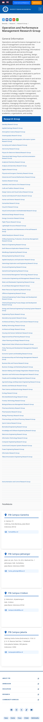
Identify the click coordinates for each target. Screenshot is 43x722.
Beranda (4, 23)
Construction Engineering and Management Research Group (21, 278)
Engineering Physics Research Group (13, 314)
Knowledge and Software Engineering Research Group (19, 430)
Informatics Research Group (10, 453)
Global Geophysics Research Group (13, 235)
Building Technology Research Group (13, 325)
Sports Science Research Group (11, 423)
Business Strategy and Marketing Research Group (17, 367)
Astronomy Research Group (10, 149)
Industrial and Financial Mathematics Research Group (18, 177)
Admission (36, 3)
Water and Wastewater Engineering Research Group (18, 282)
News (6, 718)
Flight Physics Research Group (11, 222)
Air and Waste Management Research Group (16, 286)
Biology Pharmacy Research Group (13, 415)
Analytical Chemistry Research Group (13, 162)
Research (12, 23)
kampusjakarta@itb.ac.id (15, 652)
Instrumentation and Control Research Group (16, 482)
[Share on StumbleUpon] (14, 19)
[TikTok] (26, 710)
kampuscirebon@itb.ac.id (15, 610)
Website (9, 504)
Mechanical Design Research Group (13, 214)
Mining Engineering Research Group (13, 256)
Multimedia (35, 718)
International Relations (21, 3)
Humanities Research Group (10, 203)
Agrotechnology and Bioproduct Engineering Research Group (21, 382)
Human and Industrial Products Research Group (17, 196)
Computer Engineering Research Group (14, 442)
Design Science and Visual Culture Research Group (17, 192)
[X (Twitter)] (21, 710)
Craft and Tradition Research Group (13, 188)
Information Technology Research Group (14, 438)
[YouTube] (31, 710)
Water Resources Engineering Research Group (16, 290)
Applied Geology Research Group (12, 128)
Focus (19, 718)
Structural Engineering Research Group (14, 267)
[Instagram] (16, 710)
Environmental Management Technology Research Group (20, 275)
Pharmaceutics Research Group (12, 412)
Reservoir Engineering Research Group (14, 245)
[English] (7, 2)
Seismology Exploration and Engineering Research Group (20, 263)
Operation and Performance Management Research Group (20, 374)
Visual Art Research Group (10, 207)
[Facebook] (11, 710)
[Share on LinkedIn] (10, 19)
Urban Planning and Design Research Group (15, 340)
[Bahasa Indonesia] (3, 2)
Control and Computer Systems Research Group (17, 445)
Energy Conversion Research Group (13, 218)
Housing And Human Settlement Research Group (17, 333)
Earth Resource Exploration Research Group (15, 248)
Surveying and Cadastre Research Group (14, 145)
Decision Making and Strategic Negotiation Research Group (20, 371)
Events (13, 718)
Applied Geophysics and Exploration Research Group (18, 260)
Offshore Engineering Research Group (14, 293)
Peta (4, 504)
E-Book (26, 718)
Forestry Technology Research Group (13, 401)
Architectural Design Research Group (13, 329)
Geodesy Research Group (10, 124)
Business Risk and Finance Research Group (15, 363)
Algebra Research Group (9, 169)
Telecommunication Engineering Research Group (17, 457)
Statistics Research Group (10, 181)
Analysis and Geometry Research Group (14, 166)
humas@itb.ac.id (13, 532)
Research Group (22, 23)
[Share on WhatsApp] (17, 19)
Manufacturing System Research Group (14, 318)
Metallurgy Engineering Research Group (14, 252)
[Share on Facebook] (7, 19)
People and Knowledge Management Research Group (18, 378)
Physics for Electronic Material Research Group (16, 152)
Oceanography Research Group (12, 135)
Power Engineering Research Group (13, 449)
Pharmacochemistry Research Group (13, 408)
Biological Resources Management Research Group (18, 404)
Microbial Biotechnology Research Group (14, 397)
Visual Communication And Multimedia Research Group (19, 211)
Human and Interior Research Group (13, 199)
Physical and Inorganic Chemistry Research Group (17, 173)
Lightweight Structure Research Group (14, 226)
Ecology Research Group (9, 393)
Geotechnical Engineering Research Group (15, 271)
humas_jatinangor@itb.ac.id (16, 571)
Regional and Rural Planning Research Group (16, 337)
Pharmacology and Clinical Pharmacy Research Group (18, 419)
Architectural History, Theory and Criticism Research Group (20, 322)
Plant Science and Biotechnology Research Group (17, 389)
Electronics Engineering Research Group (14, 434)
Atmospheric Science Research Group (13, 132)
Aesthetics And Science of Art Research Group (16, 184)
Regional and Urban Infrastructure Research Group (18, 344)
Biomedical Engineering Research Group (14, 427)
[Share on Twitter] (3, 19)
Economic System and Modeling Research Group (17, 354)
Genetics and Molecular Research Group (14, 386)
